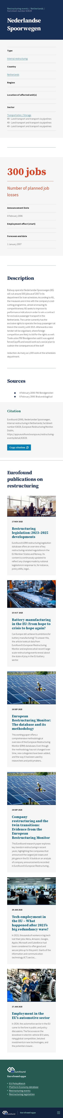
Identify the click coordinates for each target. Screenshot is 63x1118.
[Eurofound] (16, 1070)
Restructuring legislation (22, 1094)
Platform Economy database (23, 1086)
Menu (58, 1113)
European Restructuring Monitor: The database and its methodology (31, 722)
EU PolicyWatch (17, 1083)
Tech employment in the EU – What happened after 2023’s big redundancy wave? (30, 923)
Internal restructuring (17, 58)
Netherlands (37, 8)
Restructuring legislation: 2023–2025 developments (30, 533)
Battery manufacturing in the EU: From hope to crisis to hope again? (31, 624)
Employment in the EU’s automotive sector (31, 1016)
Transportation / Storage (19, 115)
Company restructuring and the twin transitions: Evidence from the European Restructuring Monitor (31, 827)
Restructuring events (18, 8)
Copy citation (17, 447)
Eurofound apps (16, 1076)
